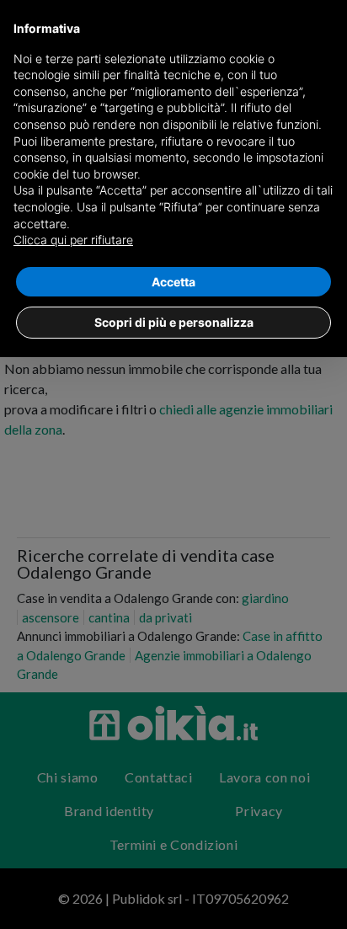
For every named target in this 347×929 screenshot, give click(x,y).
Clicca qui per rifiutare (73, 239)
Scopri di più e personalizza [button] (174, 322)
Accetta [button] (173, 282)
